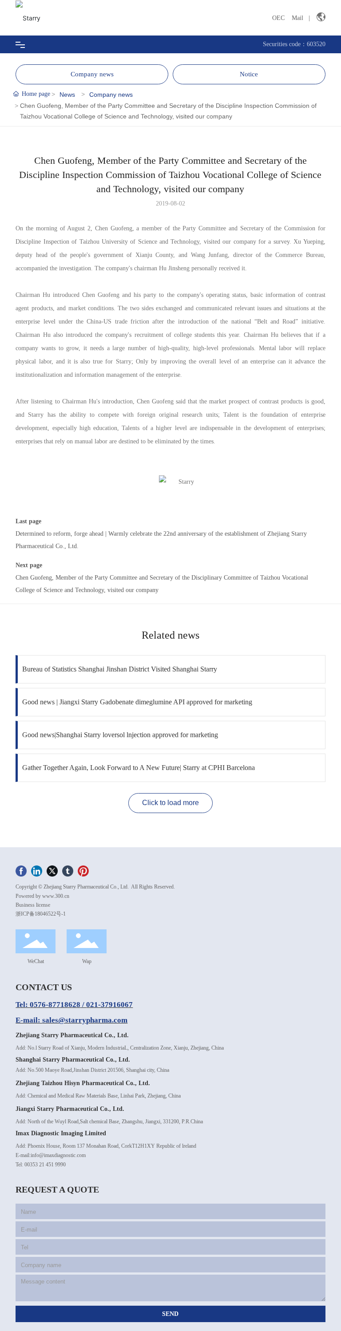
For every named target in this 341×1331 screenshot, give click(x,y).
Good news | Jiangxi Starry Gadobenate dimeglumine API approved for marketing (137, 702)
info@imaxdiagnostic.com (58, 1155)
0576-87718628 (55, 1004)
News (67, 94)
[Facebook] (21, 870)
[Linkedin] (36, 870)
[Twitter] (52, 870)
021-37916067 (109, 1004)
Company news (92, 74)
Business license (33, 905)
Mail (297, 18)
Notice (249, 74)
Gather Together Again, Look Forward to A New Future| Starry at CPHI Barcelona (138, 767)
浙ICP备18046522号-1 (41, 914)
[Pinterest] (83, 870)
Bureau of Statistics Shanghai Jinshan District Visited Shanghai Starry (119, 669)
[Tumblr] (67, 870)
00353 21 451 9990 (45, 1164)
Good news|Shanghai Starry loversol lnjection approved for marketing (120, 735)
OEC (278, 18)
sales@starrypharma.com (84, 1020)
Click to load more (170, 802)
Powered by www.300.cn (42, 896)
